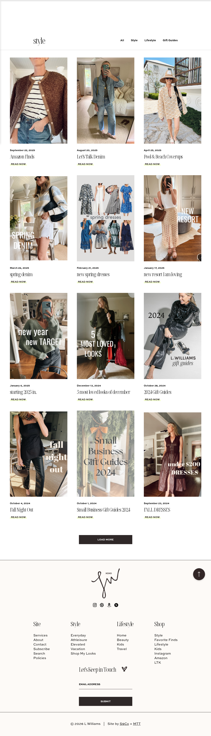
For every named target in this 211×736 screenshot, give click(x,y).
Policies (39, 658)
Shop (159, 624)
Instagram (162, 653)
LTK (157, 662)
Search (39, 653)
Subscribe (41, 649)
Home (122, 635)
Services (40, 635)
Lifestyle (150, 40)
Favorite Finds (166, 639)
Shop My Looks (83, 653)
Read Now (18, 164)
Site (36, 624)
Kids (120, 644)
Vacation (78, 649)
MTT (137, 723)
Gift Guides (170, 40)
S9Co (124, 723)
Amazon (161, 658)
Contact (39, 644)
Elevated (78, 644)
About (38, 639)
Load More (105, 539)
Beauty (123, 639)
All (122, 40)
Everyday (78, 635)
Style (134, 40)
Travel (122, 649)
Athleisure (79, 639)
